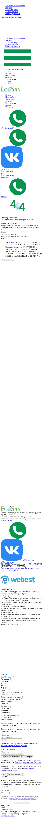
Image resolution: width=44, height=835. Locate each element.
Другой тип (5, 681)
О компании (10, 75)
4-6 (2, 686)
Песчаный (5, 708)
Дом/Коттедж (6, 677)
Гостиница (5, 679)
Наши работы (10, 73)
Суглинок (5, 706)
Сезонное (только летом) (10, 693)
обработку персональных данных (14, 746)
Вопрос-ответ (10, 79)
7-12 (3, 688)
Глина (3, 704)
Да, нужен (5, 717)
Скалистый (5, 713)
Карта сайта (5, 570)
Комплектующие (11, 10)
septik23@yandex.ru (12, 14)
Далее (4, 740)
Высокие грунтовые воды (11, 697)
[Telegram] (8, 562)
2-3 (2, 684)
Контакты (9, 84)
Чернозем (5, 710)
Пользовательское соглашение (12, 568)
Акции (8, 82)
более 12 (4, 690)
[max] (29, 560)
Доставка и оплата (32, 568)
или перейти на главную (10, 223)
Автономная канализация (15, 6)
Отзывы (8, 77)
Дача (3, 675)
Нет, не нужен (6, 719)
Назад (4, 774)
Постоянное (6, 695)
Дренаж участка (11, 12)
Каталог (8, 71)
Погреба (8, 8)
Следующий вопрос (15, 774)
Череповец (5, 2)
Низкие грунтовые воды (10, 699)
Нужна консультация (9, 701)
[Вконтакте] (12, 560)
